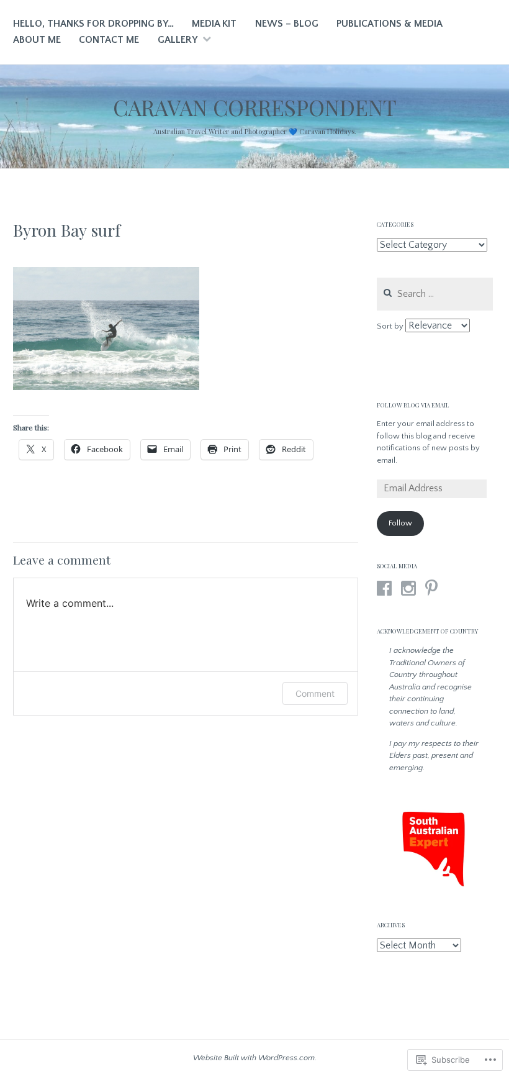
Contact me (109, 39)
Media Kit (214, 23)
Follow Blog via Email (413, 405)
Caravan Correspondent (255, 107)
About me (37, 39)
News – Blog (286, 23)
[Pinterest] (431, 588)
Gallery (177, 39)
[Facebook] (384, 588)
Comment (315, 693)
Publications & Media (389, 23)
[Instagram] (408, 588)
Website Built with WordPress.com (254, 1057)
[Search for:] (435, 294)
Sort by (391, 326)
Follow (400, 523)
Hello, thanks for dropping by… (93, 23)
